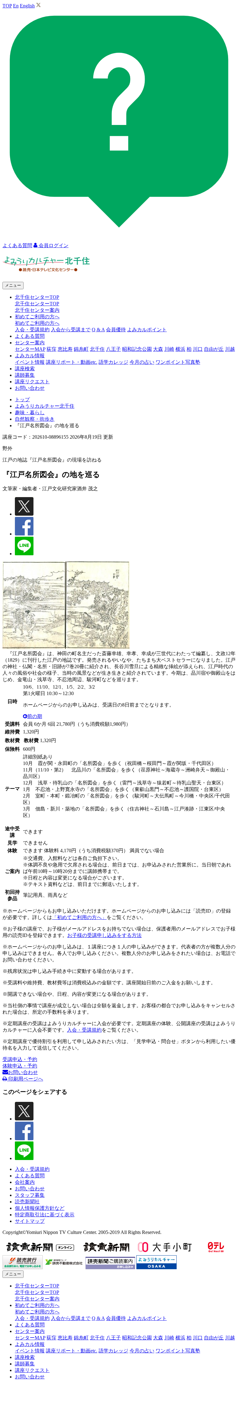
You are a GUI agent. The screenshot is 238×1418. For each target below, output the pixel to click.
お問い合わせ (30, 388)
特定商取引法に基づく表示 (44, 1214)
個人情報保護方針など (39, 1208)
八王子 (113, 349)
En (16, 5)
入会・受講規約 (32, 329)
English (27, 5)
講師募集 (25, 375)
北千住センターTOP (37, 303)
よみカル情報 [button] (30, 355)
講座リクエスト (32, 381)
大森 (158, 349)
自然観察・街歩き (35, 419)
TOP (7, 5)
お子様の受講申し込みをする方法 (104, 935)
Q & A (98, 329)
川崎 (169, 349)
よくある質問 (30, 336)
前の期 (34, 716)
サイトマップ (30, 1221)
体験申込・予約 (19, 1065)
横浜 (180, 349)
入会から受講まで (70, 329)
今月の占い (142, 362)
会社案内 (25, 1182)
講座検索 (25, 368)
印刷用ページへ (25, 1078)
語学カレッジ (113, 362)
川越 (230, 349)
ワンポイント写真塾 (178, 362)
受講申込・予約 (19, 1059)
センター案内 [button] (30, 342)
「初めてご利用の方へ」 (79, 917)
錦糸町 (81, 349)
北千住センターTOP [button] (37, 297)
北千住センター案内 (37, 310)
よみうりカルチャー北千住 (44, 406)
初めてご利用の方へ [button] (37, 316)
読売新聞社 (27, 1201)
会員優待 (116, 329)
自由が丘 (214, 349)
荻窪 (51, 349)
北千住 (97, 349)
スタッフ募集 (30, 1195)
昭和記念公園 (137, 349)
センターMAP (30, 349)
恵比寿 (65, 349)
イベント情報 (30, 362)
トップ (22, 399)
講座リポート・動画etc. (71, 362)
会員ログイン (52, 245)
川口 (198, 349)
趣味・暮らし (30, 412)
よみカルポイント (147, 329)
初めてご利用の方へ (37, 323)
